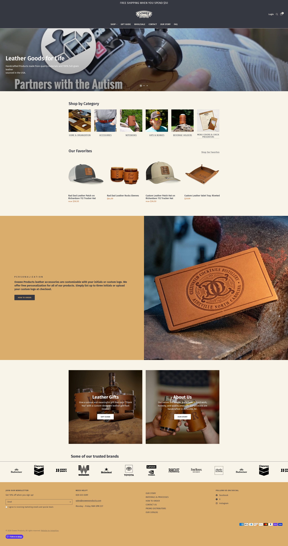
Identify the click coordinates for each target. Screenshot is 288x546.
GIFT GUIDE (126, 24)
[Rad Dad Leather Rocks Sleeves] (124, 174)
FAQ (175, 24)
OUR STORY (165, 24)
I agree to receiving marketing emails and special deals (30, 507)
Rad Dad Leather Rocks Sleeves (123, 195)
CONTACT (153, 24)
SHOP (113, 24)
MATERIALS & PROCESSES (157, 497)
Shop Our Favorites (210, 152)
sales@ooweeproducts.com (88, 500)
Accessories (105, 135)
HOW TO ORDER (153, 501)
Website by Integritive (50, 531)
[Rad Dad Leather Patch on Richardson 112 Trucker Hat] (86, 174)
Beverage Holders (182, 135)
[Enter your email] (70, 502)
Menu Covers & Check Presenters (208, 136)
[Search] (277, 14)
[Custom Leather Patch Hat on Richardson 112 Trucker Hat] (163, 174)
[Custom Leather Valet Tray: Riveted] (202, 174)
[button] (24, 297)
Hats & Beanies (156, 135)
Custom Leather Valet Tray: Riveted (202, 195)
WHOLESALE (139, 24)
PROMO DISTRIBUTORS (156, 508)
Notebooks (131, 135)
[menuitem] (114, 24)
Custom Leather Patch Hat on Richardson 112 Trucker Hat (160, 197)
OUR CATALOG (152, 512)
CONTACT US (151, 504)
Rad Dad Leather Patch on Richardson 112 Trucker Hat (82, 197)
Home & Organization (79, 135)
